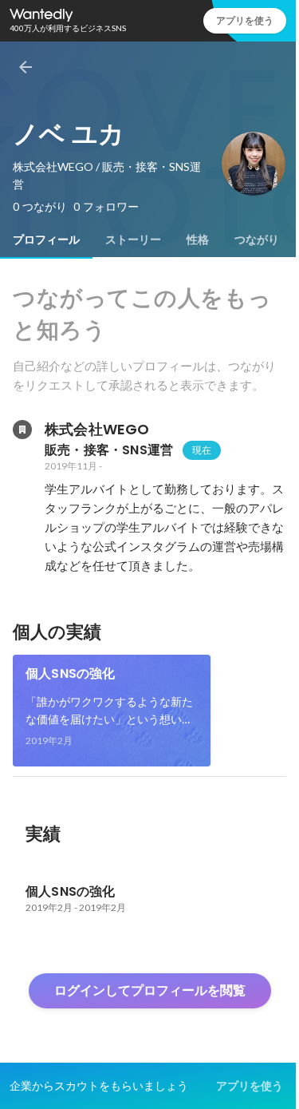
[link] (111, 710)
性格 (198, 240)
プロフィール (46, 240)
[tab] (46, 239)
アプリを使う (244, 20)
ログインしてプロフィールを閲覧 (150, 990)
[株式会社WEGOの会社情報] (22, 429)
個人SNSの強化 (71, 673)
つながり (256, 240)
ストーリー (133, 240)
